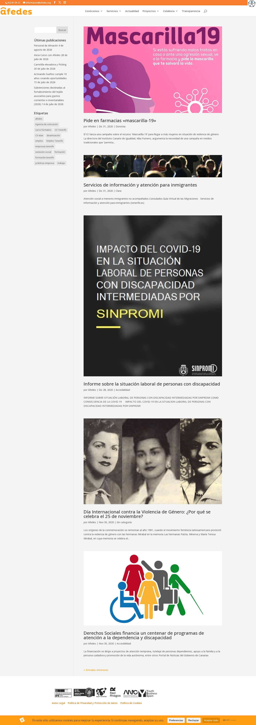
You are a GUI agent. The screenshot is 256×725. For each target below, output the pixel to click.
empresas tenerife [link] (44, 146)
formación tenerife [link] (44, 157)
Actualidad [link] (132, 11)
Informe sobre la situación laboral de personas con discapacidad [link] (152, 384)
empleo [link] (39, 140)
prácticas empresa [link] (44, 163)
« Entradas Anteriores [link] (96, 670)
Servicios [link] (112, 11)
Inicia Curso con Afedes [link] (47, 55)
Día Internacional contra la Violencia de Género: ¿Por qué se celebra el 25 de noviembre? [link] (147, 514)
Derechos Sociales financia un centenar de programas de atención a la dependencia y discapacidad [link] (144, 635)
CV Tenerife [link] (60, 129)
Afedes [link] (92, 126)
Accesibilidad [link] (123, 389)
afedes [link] (38, 118)
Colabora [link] (168, 11)
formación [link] (60, 151)
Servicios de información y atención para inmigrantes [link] (140, 185)
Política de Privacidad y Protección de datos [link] (93, 703)
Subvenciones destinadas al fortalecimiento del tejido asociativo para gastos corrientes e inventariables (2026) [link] (49, 96)
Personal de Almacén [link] (46, 45)
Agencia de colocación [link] (46, 124)
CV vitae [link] (39, 135)
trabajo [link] (61, 163)
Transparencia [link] (191, 11)
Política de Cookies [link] (131, 703)
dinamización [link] (53, 135)
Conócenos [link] (92, 11)
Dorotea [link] (120, 126)
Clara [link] (118, 190)
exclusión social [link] (43, 151)
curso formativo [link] (43, 129)
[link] (252, 4)
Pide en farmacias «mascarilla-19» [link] (120, 120)
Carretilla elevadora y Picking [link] (50, 64)
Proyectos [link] (149, 11)
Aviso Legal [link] (58, 703)
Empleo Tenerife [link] (54, 140)
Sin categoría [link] (124, 522)
